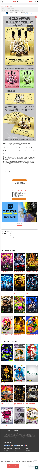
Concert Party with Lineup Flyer (31, 293)
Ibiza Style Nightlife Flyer (18, 271)
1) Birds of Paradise (6, 171)
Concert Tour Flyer (17, 334)
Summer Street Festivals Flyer (32, 334)
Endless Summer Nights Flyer (6, 334)
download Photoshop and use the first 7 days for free (22, 13)
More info (13, 237)
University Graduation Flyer (31, 403)
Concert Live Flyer (4, 271)
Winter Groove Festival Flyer (6, 292)
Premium (31, 1)
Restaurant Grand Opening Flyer (19, 293)
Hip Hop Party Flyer (4, 382)
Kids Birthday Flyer (17, 382)
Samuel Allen (9, 235)
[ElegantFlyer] (16, 1)
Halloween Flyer (4, 362)
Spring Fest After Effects (18, 362)
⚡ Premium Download (19, 180)
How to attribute (16, 239)
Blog (15, 450)
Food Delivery (16, 425)
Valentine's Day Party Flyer (6, 425)
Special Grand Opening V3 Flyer (19, 404)
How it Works (28, 450)
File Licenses (6, 450)
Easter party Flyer (29, 425)
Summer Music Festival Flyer (31, 271)
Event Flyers (10, 231)
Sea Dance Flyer (29, 362)
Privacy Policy (34, 461)
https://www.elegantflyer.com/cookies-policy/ (7, 461)
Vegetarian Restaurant (30, 382)
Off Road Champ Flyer (5, 403)
